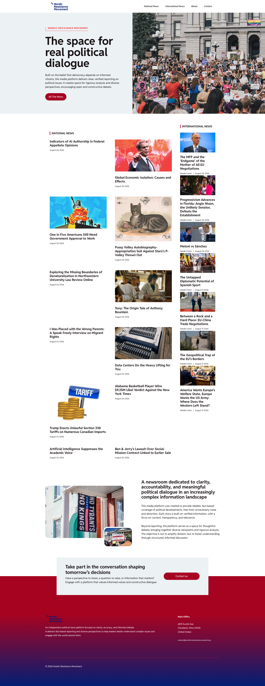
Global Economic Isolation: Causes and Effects (143, 179)
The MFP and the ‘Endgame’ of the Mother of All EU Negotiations (192, 163)
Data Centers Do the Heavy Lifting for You (142, 367)
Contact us (182, 576)
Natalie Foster (186, 173)
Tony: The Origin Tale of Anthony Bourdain (139, 310)
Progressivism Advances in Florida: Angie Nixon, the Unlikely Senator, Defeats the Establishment (197, 207)
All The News (56, 96)
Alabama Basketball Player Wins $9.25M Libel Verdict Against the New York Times (142, 390)
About (194, 6)
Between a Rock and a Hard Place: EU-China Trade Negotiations (196, 320)
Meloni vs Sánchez (193, 246)
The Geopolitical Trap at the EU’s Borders (197, 357)
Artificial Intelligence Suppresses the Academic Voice (76, 451)
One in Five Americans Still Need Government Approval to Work (73, 237)
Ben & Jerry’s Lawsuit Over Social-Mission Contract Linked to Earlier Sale (143, 451)
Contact (208, 6)
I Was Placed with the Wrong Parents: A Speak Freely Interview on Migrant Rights (77, 333)
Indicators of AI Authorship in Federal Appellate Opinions (77, 143)
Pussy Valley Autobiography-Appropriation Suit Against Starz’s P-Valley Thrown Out (142, 251)
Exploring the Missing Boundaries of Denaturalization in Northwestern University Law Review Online (76, 276)
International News (175, 6)
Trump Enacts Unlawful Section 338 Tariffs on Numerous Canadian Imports (78, 430)
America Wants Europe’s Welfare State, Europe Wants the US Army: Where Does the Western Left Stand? (197, 398)
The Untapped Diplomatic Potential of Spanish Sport (197, 281)
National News (151, 6)
